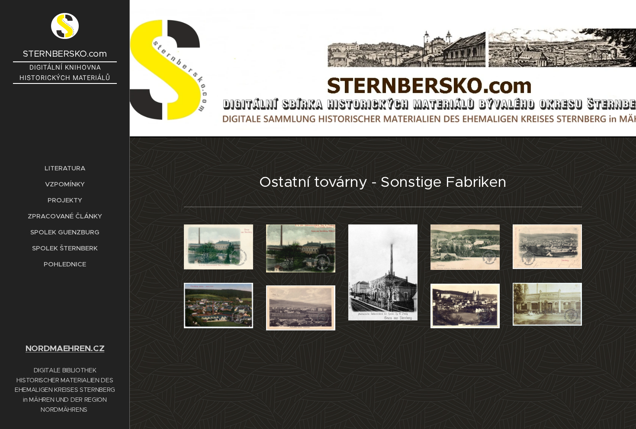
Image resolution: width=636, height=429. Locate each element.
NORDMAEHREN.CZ (65, 348)
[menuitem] (65, 168)
